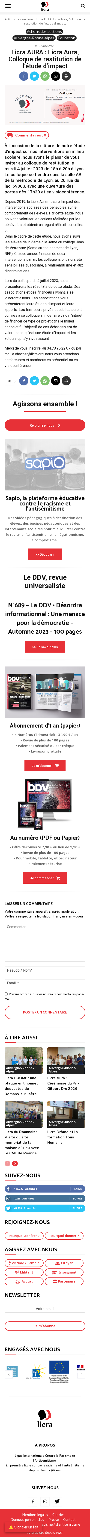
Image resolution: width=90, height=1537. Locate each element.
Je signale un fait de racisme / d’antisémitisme (45, 1525)
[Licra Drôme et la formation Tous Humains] (66, 1114)
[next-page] (15, 1163)
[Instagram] (45, 1501)
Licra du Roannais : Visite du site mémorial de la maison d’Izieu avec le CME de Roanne (22, 1142)
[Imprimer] (66, 76)
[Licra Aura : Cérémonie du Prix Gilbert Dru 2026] (66, 1060)
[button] (83, 6)
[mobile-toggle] (7, 6)
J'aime (78, 1188)
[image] (45, 464)
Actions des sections (19, 19)
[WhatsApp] (45, 76)
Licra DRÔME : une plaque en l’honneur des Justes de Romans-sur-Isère (22, 1086)
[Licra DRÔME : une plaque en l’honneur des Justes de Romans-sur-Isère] (24, 1060)
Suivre (77, 1198)
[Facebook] (23, 76)
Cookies (58, 1515)
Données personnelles (27, 1520)
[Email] (55, 76)
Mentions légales (35, 1515)
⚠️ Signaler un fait (23, 1527)
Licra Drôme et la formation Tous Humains (62, 1137)
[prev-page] (7, 1163)
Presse (53, 1520)
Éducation (66, 37)
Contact (69, 1520)
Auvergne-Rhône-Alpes (34, 37)
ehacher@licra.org (29, 354)
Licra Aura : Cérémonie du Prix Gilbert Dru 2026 (63, 1083)
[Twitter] (34, 76)
